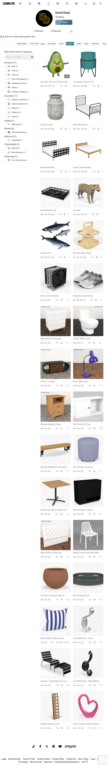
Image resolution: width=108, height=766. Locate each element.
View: (42, 44)
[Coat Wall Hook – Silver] (88, 635)
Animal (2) (15, 148)
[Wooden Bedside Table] (55, 421)
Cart (84, 762)
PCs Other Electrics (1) (20, 160)
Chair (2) (14, 71)
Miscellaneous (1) (18, 152)
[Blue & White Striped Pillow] (55, 635)
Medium (70, 44)
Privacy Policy (58, 759)
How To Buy (83, 759)
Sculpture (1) (16, 112)
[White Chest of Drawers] (55, 335)
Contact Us (71, 759)
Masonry (95, 44)
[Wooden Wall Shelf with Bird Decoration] (55, 464)
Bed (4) (14, 66)
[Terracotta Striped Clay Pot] (55, 592)
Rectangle (52, 44)
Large (78, 44)
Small (61, 44)
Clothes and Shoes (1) (20, 100)
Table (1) (14, 88)
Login (93, 759)
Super (86, 44)
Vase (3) (14, 117)
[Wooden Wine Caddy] (88, 250)
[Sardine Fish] (55, 250)
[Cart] (94, 3)
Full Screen (34, 44)
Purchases (23, 762)
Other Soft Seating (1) (19, 79)
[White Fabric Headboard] (55, 549)
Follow (63, 22)
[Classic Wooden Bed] (88, 164)
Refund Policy (14, 759)
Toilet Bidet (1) (17, 140)
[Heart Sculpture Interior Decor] (88, 721)
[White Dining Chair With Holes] (88, 549)
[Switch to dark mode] (83, 3)
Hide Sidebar (22, 44)
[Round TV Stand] (55, 378)
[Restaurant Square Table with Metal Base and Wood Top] (55, 507)
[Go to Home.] (8, 3)
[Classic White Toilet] (88, 335)
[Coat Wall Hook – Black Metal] (88, 678)
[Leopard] (88, 207)
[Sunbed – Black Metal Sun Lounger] (55, 678)
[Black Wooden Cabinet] (88, 507)
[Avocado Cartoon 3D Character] (55, 78)
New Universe (36, 762)
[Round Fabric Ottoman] (88, 464)
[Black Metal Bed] (88, 121)
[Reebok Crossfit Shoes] (88, 292)
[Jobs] (58, 3)
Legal (4, 759)
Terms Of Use (29, 759)
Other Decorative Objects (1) (20, 104)
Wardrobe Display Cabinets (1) (20, 92)
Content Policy (43, 759)
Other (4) (14, 75)
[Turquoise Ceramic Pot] (88, 78)
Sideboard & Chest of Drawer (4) (20, 83)
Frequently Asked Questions (67, 762)
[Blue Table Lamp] (88, 378)
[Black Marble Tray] (55, 207)
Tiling (104, 44)
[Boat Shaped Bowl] (88, 592)
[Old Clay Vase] (55, 121)
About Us (48, 762)
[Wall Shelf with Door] (88, 421)
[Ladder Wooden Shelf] (55, 721)
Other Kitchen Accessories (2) (20, 132)
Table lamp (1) (16, 124)
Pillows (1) (15, 108)
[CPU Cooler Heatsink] (55, 292)
